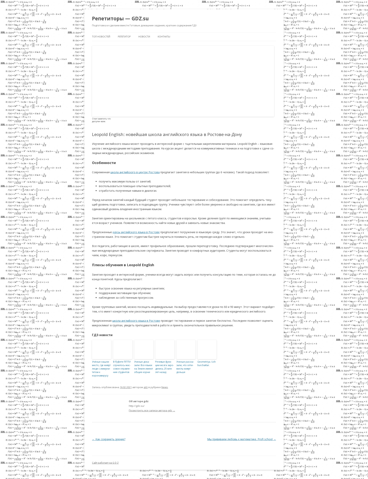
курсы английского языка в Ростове (136, 232)
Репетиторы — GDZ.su (120, 18)
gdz (146, 387)
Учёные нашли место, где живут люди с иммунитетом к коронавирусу (101, 368)
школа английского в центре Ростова (135, 172)
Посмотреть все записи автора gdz (152, 410)
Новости (144, 36)
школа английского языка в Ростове (136, 320)
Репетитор (124, 36)
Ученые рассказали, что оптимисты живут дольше (185, 367)
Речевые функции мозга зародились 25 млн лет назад (164, 367)
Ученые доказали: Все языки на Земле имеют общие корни (143, 367)
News (164, 387)
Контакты (164, 36)
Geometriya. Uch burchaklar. (206, 363)
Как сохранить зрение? (108, 439)
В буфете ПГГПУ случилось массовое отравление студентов (122, 367)
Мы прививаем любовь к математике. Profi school (241, 439)
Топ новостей (101, 36)
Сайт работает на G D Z (105, 462)
